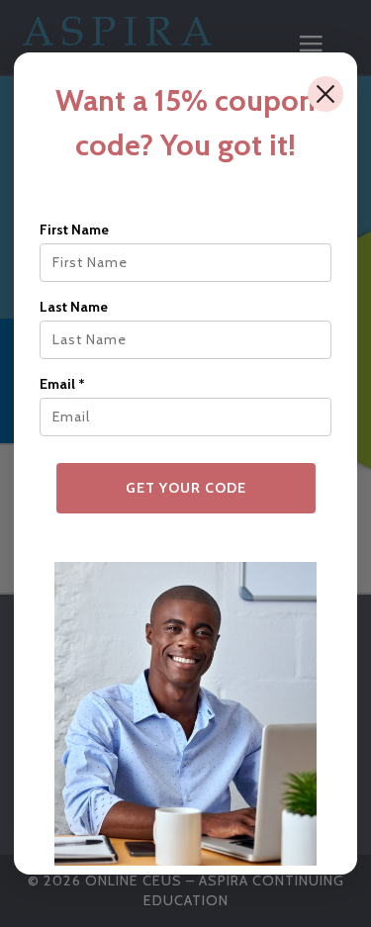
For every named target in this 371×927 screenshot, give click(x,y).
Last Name (74, 307)
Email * (62, 384)
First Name (74, 229)
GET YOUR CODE (186, 488)
